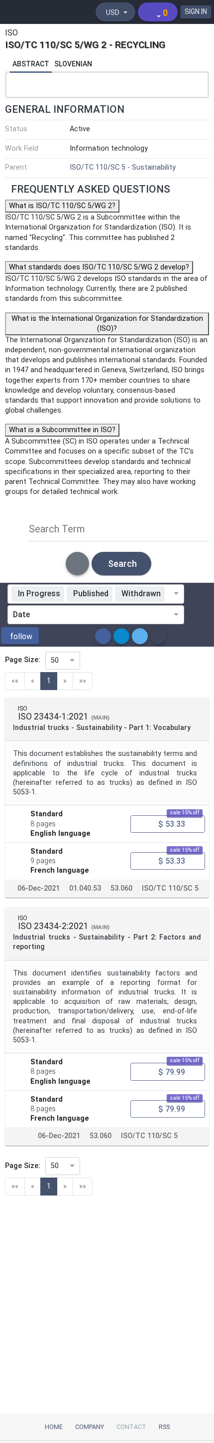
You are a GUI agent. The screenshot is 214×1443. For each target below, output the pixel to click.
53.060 (121, 888)
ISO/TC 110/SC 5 (170, 888)
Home (54, 1427)
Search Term (57, 529)
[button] (20, 635)
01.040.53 (85, 888)
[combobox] (171, 593)
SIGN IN (196, 11)
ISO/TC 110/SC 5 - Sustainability (123, 167)
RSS (164, 1427)
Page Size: (22, 660)
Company (89, 1427)
